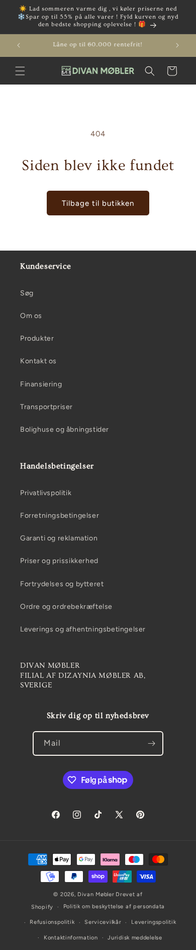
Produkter (37, 338)
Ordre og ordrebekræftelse (66, 606)
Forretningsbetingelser (59, 515)
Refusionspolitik (52, 922)
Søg (27, 293)
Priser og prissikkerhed (59, 561)
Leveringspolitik (153, 922)
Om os (31, 315)
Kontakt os (38, 361)
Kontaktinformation (71, 937)
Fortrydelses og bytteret (62, 584)
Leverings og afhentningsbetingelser (83, 629)
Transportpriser (46, 407)
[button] (20, 71)
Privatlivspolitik (45, 493)
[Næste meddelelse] (177, 45)
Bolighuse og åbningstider (64, 429)
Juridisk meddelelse (135, 937)
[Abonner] (151, 743)
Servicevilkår (102, 922)
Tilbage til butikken (98, 203)
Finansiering (41, 384)
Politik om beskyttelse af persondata (114, 906)
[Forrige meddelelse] (19, 45)
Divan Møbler (95, 894)
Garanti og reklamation (58, 538)
